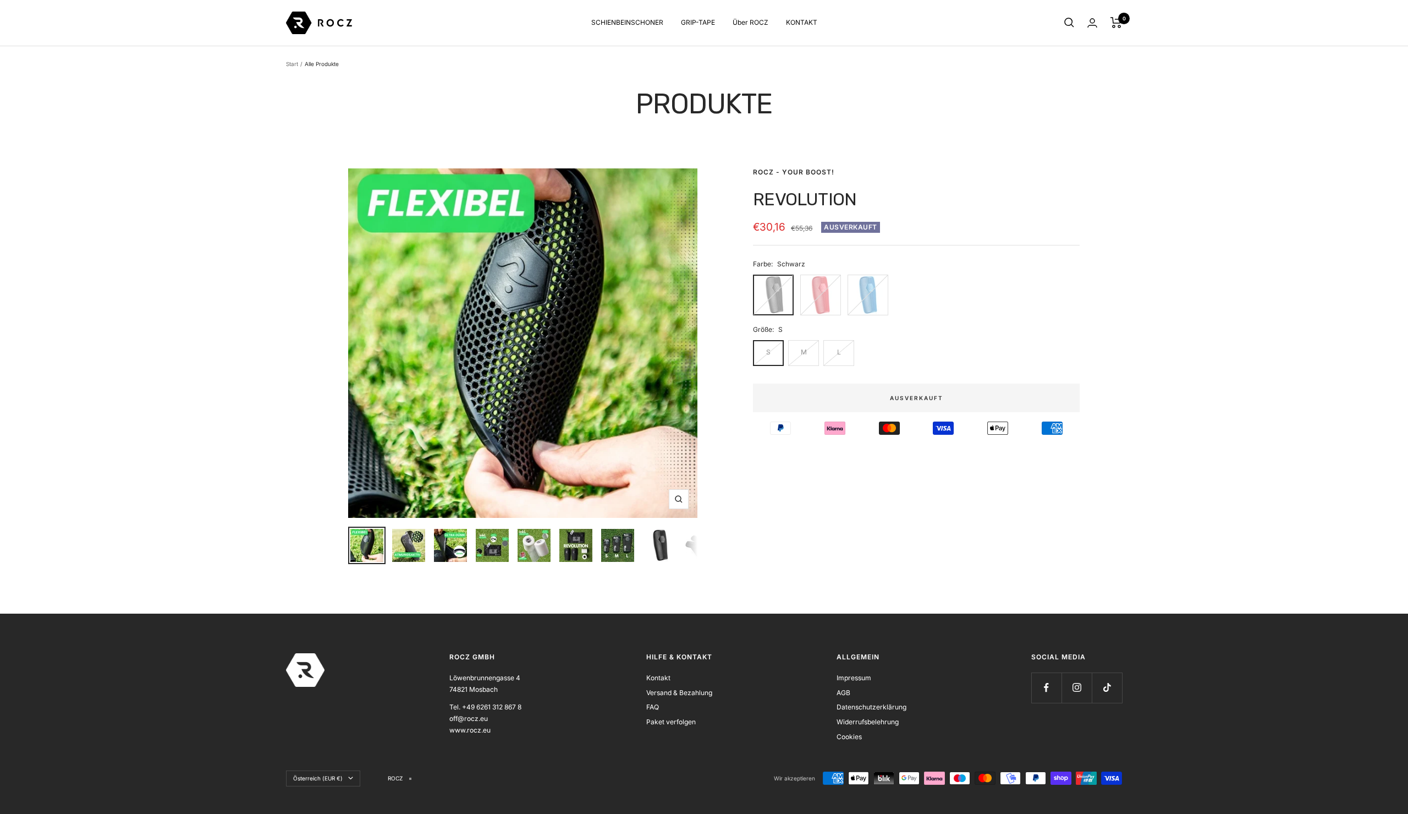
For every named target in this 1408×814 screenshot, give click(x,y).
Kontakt (658, 678)
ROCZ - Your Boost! (793, 172)
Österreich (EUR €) (318, 778)
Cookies (849, 737)
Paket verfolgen (671, 722)
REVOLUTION (804, 199)
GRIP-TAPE (698, 22)
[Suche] (1069, 23)
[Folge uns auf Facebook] (1046, 688)
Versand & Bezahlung (679, 693)
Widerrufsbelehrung (868, 722)
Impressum (854, 678)
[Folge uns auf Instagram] (1077, 688)
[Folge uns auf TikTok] (1107, 688)
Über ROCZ (750, 22)
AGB (843, 693)
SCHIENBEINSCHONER (627, 22)
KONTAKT (801, 22)
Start (292, 64)
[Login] (1092, 23)
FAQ (652, 707)
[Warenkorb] (1116, 22)
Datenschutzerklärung (871, 707)
